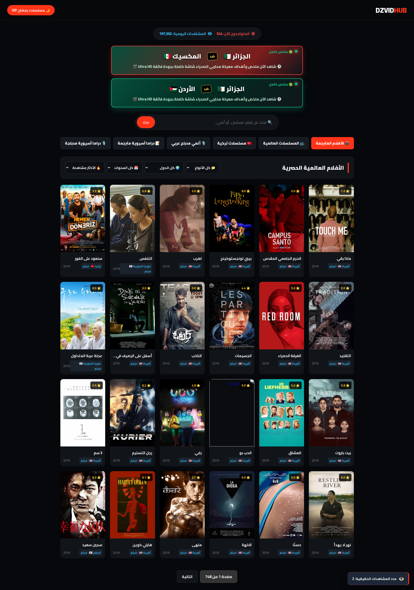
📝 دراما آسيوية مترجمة (139, 143)
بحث (146, 122)
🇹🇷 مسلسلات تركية (234, 143)
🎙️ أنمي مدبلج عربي (188, 143)
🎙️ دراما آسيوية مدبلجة (85, 143)
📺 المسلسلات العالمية (283, 143)
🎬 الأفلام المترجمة (332, 143)
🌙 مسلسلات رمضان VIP (31, 10)
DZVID (391, 10)
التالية (187, 576)
